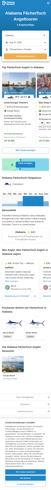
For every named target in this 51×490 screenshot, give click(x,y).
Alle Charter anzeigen (25, 150)
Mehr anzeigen (11, 281)
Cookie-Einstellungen (25, 484)
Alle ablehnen (25, 478)
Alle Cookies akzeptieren (25, 472)
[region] (25, 454)
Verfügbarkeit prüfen (25, 56)
